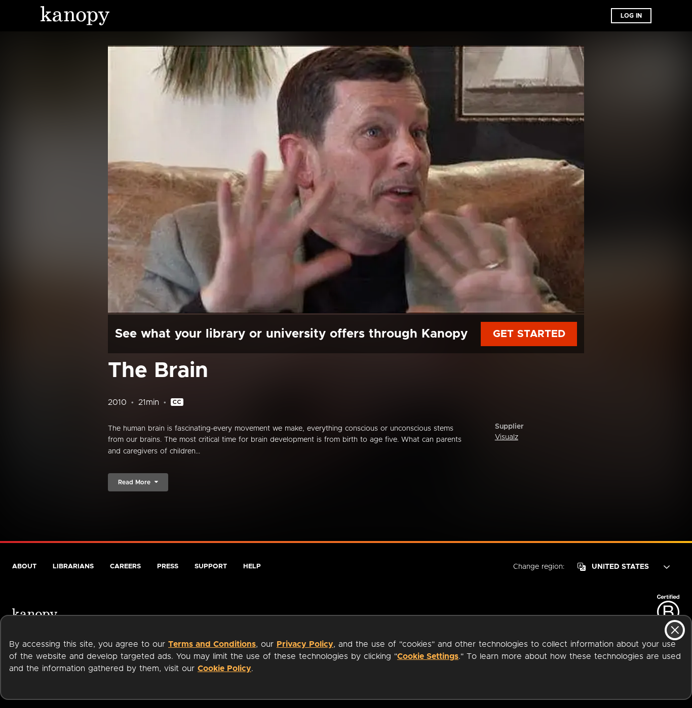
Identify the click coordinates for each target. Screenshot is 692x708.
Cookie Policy (224, 668)
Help (252, 566)
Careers (125, 566)
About (24, 566)
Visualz (506, 437)
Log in (631, 16)
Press (167, 566)
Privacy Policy (305, 644)
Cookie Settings (427, 656)
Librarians (73, 566)
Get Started (529, 334)
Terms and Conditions (212, 644)
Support (211, 566)
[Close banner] (675, 630)
